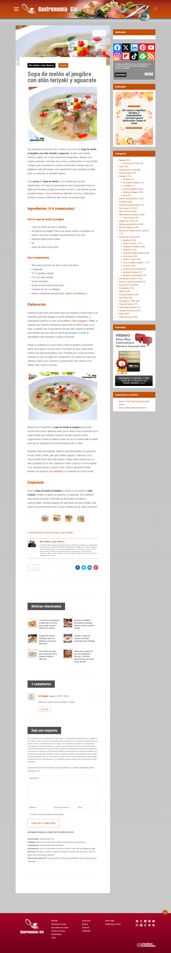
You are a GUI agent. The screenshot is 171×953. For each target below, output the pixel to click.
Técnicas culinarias (126, 294)
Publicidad (86, 931)
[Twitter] (141, 921)
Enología (122, 176)
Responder (44, 709)
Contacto (85, 927)
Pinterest (143, 47)
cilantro (68, 293)
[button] (16, 9)
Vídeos (121, 314)
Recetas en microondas (132, 275)
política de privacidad (55, 814)
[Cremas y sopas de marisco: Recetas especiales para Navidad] (68, 638)
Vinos (125, 195)
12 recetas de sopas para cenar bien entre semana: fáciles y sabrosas (48, 655)
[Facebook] (137, 921)
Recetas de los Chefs (127, 278)
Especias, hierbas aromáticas (134, 253)
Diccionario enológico (131, 182)
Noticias (54, 920)
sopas (62, 532)
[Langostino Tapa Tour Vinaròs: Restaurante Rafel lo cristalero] (102, 33)
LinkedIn (134, 47)
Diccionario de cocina (127, 170)
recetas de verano (51, 532)
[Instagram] (137, 925)
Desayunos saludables (131, 246)
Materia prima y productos (129, 214)
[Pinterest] (149, 921)
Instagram (117, 56)
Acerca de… (86, 920)
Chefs (121, 166)
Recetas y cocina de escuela (130, 282)
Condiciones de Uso (113, 924)
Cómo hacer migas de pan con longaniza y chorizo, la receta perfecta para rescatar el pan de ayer (84, 656)
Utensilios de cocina (127, 310)
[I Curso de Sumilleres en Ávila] (95, 33)
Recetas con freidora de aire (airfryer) (134, 230)
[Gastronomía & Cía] (49, 9)
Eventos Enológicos (130, 189)
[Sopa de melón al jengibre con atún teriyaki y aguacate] (45, 518)
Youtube (151, 47)
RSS (151, 56)
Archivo (85, 924)
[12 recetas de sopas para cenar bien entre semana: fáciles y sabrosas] (33, 654)
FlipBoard (126, 56)
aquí (34, 861)
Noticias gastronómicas (128, 224)
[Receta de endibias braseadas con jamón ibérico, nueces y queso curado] (68, 623)
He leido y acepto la (47, 814)
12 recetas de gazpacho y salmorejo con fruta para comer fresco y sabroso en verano (49, 624)
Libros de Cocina (125, 211)
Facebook (117, 47)
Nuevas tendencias (126, 227)
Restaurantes (124, 288)
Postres (126, 266)
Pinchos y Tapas (129, 259)
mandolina (58, 471)
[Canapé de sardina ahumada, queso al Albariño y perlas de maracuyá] (33, 638)
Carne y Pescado (129, 243)
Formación (123, 202)
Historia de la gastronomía (129, 205)
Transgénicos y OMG (127, 301)
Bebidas (122, 160)
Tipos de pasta (129, 218)
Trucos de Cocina (126, 304)
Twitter (126, 47)
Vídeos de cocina (126, 317)
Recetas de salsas (130, 272)
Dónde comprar (125, 173)
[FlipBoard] (141, 925)
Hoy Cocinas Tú (125, 208)
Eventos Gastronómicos (128, 198)
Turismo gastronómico (128, 307)
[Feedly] (149, 925)
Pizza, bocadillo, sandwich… (134, 262)
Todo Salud (123, 298)
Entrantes (63, 65)
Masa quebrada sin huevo (136, 408)
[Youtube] (153, 921)
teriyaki (69, 532)
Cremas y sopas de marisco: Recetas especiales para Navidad (84, 638)
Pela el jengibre (79, 320)
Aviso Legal (109, 920)
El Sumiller (127, 186)
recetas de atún (35, 532)
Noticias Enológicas (130, 192)
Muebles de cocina (126, 221)
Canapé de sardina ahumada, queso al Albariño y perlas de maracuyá (47, 640)
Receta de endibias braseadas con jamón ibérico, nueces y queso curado (84, 624)
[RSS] (153, 925)
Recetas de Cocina (126, 237)
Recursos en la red (126, 285)
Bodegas (126, 179)
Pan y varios (128, 256)
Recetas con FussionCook (133, 269)
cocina (31, 161)
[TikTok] (145, 925)
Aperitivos (127, 240)
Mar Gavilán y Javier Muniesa (41, 65)
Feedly (143, 56)
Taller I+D (123, 291)
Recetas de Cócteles (131, 163)
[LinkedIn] (145, 921)
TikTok (134, 56)
